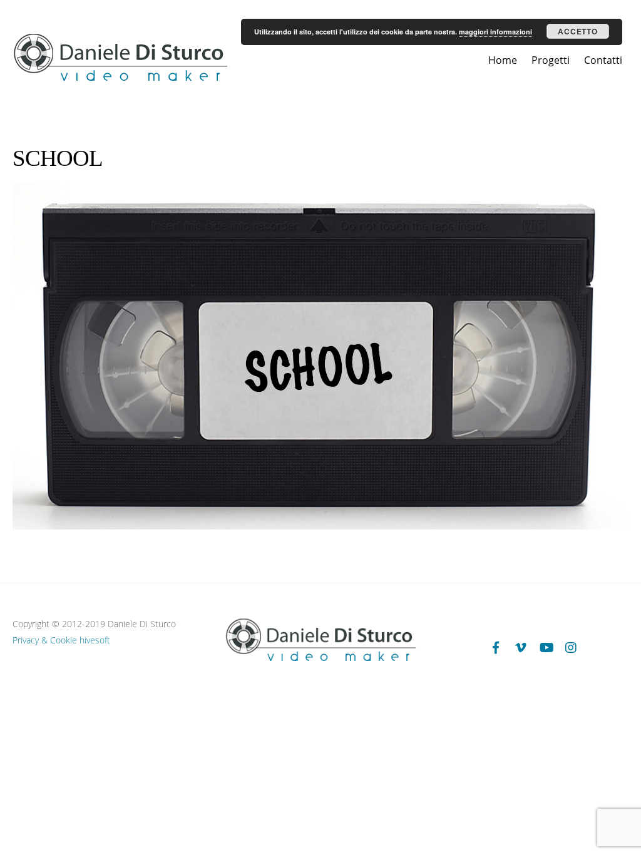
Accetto (577, 31)
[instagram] (571, 647)
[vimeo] (520, 647)
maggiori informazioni (495, 31)
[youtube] (545, 647)
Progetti (550, 60)
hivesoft (94, 640)
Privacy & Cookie (45, 640)
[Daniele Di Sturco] (120, 78)
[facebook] (495, 647)
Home (502, 60)
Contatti (603, 60)
